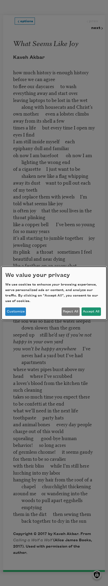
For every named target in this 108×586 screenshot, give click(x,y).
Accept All (91, 311)
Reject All (70, 311)
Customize (16, 311)
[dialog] (54, 292)
